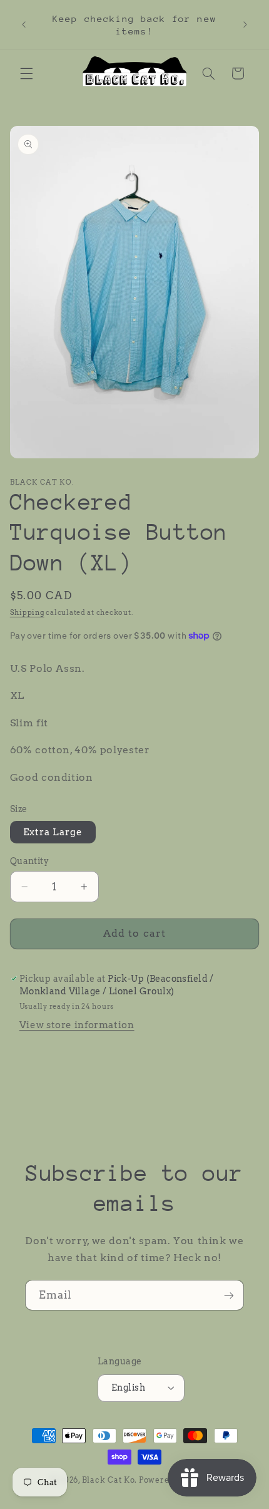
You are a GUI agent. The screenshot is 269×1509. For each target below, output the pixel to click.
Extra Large (53, 832)
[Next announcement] (245, 25)
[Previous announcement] (24, 25)
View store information (76, 1025)
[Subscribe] (229, 1295)
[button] (26, 73)
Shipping (27, 613)
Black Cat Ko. (110, 1480)
